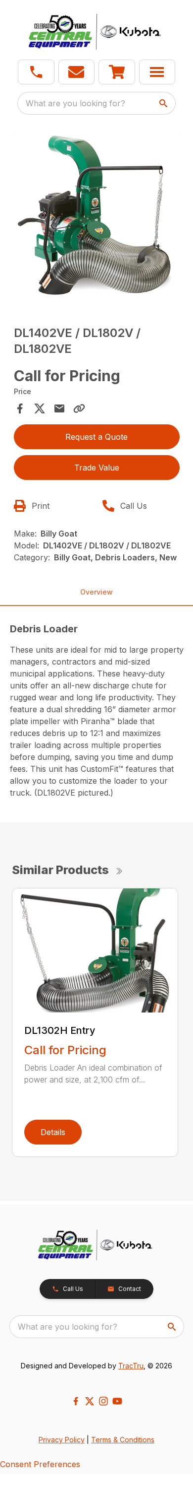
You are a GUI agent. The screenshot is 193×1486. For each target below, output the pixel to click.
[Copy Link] (79, 408)
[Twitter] (90, 1401)
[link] (116, 72)
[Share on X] (40, 408)
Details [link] (53, 1132)
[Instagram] (103, 1401)
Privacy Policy (62, 1439)
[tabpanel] (97, 218)
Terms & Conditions (122, 1439)
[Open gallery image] (97, 217)
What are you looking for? (75, 103)
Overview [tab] (96, 592)
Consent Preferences (40, 1464)
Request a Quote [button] (96, 437)
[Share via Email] (59, 408)
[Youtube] (117, 1401)
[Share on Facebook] (20, 408)
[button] (36, 72)
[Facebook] (76, 1401)
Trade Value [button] (96, 468)
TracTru (131, 1365)
